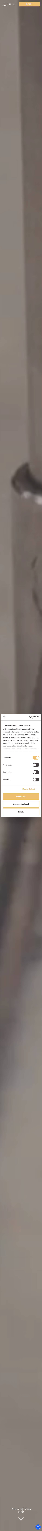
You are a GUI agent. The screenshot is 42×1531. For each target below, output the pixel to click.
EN (13, 4)
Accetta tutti (21, 796)
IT (10, 4)
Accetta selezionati (21, 804)
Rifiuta (21, 812)
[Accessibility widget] (38, 1527)
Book (29, 4)
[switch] (36, 765)
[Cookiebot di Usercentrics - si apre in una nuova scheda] (29, 717)
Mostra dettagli (28, 789)
